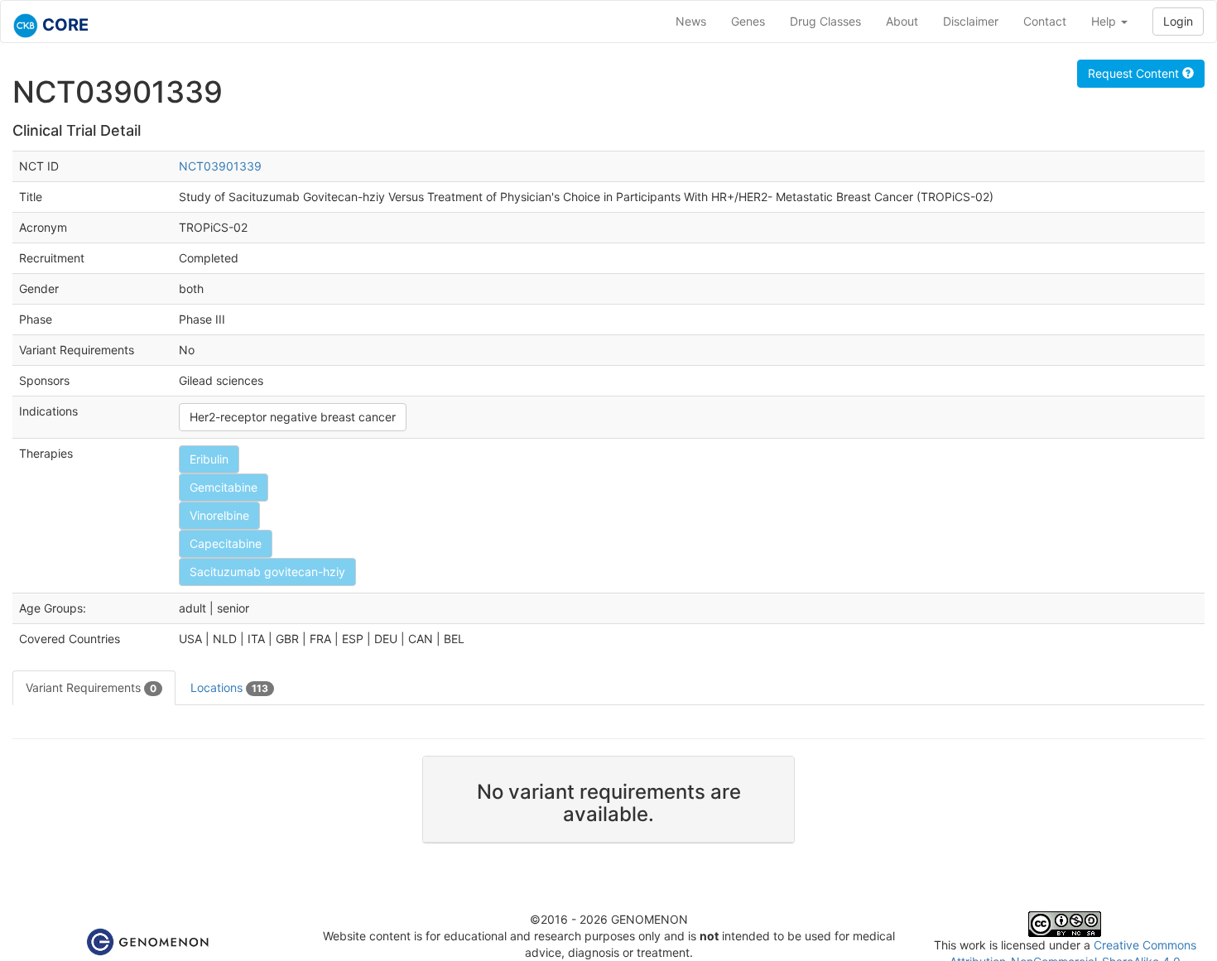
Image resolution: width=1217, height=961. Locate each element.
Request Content (1135, 73)
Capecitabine (226, 543)
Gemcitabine (223, 487)
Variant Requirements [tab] (91, 687)
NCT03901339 (220, 166)
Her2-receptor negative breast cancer (293, 417)
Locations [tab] (229, 687)
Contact (1044, 21)
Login (1178, 21)
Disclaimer (970, 21)
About (902, 21)
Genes (748, 21)
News (691, 21)
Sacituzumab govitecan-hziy (267, 572)
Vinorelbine (219, 515)
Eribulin (209, 459)
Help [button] (1105, 21)
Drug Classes (825, 21)
